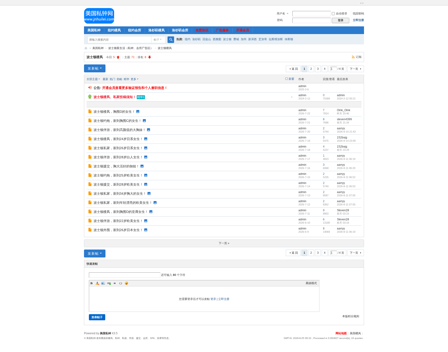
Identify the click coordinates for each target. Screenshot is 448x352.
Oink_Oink (343, 110)
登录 (213, 299)
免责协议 (202, 30)
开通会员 (242, 30)
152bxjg (342, 137)
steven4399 (344, 119)
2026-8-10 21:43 (346, 131)
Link (109, 283)
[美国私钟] (99, 15)
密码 (280, 20)
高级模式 (311, 283)
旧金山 (207, 39)
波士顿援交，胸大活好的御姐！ (116, 166)
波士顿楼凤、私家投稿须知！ (115, 97)
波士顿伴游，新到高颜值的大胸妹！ (120, 130)
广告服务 (222, 30)
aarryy (341, 128)
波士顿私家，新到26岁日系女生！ (118, 148)
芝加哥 (263, 39)
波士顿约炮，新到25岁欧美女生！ (118, 175)
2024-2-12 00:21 (346, 98)
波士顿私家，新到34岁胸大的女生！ (120, 193)
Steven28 (343, 210)
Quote (114, 283)
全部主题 (92, 79)
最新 (105, 79)
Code (120, 283)
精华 (126, 79)
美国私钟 (94, 30)
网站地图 (341, 333)
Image (103, 283)
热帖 (119, 79)
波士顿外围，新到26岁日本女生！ (118, 230)
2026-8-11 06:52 (346, 177)
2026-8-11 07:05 (346, 195)
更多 (133, 79)
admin (302, 86)
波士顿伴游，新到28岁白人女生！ (118, 157)
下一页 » (224, 243)
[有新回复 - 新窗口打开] (90, 112)
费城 (236, 39)
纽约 (187, 39)
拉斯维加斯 (276, 39)
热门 (112, 79)
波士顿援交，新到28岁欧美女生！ (118, 184)
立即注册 (358, 20)
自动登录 (341, 13)
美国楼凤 (355, 333)
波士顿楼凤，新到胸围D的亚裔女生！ (121, 212)
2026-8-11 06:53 (346, 186)
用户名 (281, 13)
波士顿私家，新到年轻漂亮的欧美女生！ (123, 202)
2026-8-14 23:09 (346, 140)
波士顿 (227, 39)
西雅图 (217, 39)
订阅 (358, 57)
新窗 (291, 79)
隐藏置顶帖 (291, 98)
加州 (243, 39)
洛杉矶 (196, 39)
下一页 (354, 68)
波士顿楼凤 (165, 48)
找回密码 (358, 13)
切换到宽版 (362, 3)
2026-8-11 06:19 (346, 159)
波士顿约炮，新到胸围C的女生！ (118, 121)
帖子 (156, 39)
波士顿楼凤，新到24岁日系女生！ (118, 139)
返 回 (295, 68)
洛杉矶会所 (180, 30)
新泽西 (252, 39)
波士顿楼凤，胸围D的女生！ (114, 111)
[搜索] (171, 39)
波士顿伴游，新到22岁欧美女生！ (118, 221)
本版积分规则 (350, 316)
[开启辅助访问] (357, 3)
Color (97, 283)
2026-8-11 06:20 (346, 168)
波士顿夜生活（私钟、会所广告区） (130, 48)
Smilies (126, 283)
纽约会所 (134, 30)
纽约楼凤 (114, 30)
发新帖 (93, 68)
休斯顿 (289, 39)
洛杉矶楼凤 (156, 30)
